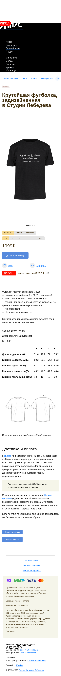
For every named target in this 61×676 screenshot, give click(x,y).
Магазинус (11, 58)
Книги (34, 78)
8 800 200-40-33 (23, 644)
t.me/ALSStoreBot (28, 652)
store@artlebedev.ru (29, 650)
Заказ (8, 601)
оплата (26, 601)
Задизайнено (13, 48)
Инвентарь (11, 45)
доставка (16, 601)
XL (33, 238)
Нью (25, 78)
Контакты (10, 631)
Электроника (47, 78)
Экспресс (11, 64)
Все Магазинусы (31, 561)
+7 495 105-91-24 (14, 647)
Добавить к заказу (15, 255)
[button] (28, 225)
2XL (41, 238)
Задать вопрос (12, 539)
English (19, 665)
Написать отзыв (12, 532)
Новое (9, 42)
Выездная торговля (32, 570)
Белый (19, 233)
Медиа (9, 61)
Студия (9, 51)
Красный (30, 233)
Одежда (6, 86)
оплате (7, 456)
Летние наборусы (11, 78)
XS (5, 238)
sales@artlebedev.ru (37, 660)
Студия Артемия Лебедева (31, 670)
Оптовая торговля (31, 565)
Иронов (10, 67)
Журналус (11, 70)
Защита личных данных (17, 605)
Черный (7, 233)
